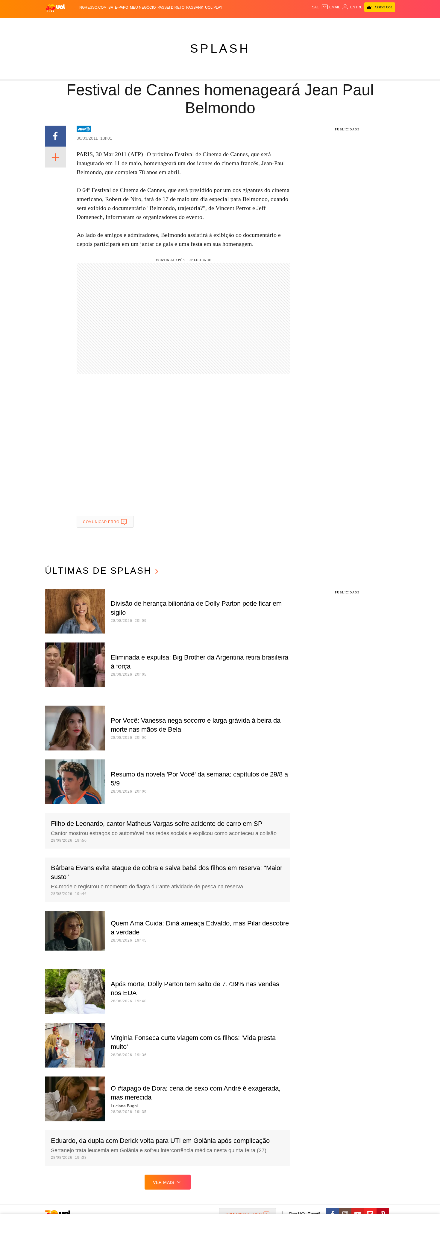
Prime (349, 24)
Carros (152, 24)
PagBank (194, 7)
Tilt (279, 24)
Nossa (327, 24)
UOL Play (213, 7)
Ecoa (289, 24)
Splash (226, 24)
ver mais (163, 1182)
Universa (245, 24)
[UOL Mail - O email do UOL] (330, 7)
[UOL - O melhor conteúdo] (55, 8)
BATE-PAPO (118, 7)
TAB (338, 24)
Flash (75, 24)
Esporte (208, 24)
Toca (361, 24)
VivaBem (265, 24)
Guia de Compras (387, 24)
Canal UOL (307, 24)
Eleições (93, 24)
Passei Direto (170, 7)
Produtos (56, 24)
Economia (172, 24)
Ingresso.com (92, 7)
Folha (190, 24)
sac (315, 7)
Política (133, 24)
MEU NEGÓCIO (143, 7)
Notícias (114, 24)
